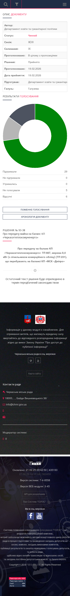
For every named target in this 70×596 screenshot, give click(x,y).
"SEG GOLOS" (34, 564)
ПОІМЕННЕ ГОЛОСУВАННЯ (35, 209)
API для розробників (34, 494)
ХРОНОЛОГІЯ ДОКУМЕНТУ (35, 216)
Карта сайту (34, 373)
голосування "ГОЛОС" (51, 529)
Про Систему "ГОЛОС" (34, 501)
